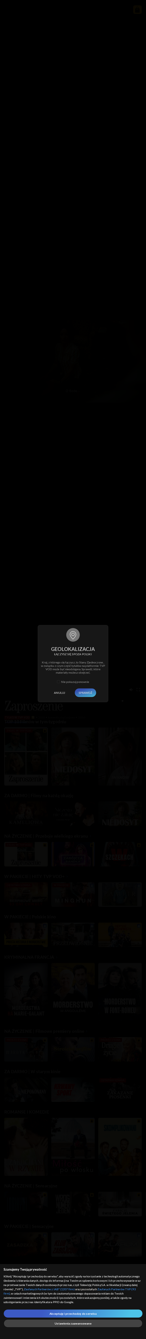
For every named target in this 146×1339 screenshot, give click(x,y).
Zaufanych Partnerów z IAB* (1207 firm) (49, 1289)
